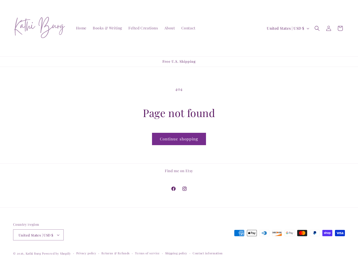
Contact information (208, 253)
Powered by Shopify (56, 253)
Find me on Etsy (179, 170)
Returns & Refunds (115, 253)
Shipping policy (176, 253)
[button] (317, 28)
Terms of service (147, 253)
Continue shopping (179, 138)
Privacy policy (86, 253)
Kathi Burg (33, 253)
